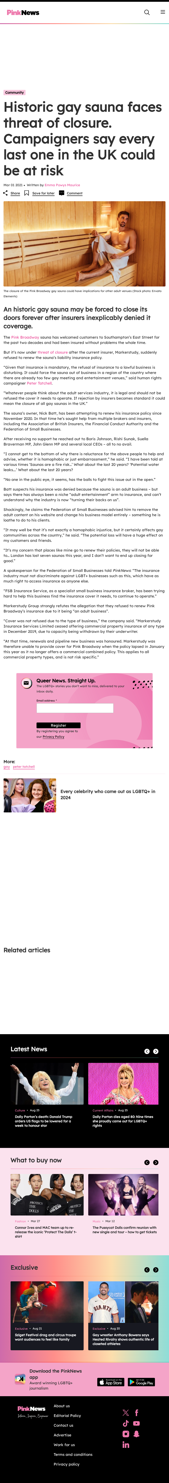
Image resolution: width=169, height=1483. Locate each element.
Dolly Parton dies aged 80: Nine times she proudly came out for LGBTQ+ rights (123, 1121)
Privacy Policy (53, 737)
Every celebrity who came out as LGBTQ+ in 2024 (108, 794)
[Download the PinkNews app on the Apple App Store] (110, 1382)
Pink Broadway (25, 337)
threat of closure (53, 352)
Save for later (43, 193)
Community (14, 92)
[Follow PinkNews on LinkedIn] (126, 1445)
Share (15, 193)
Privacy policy (66, 1464)
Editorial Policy (67, 1415)
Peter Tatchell (39, 383)
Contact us (63, 1425)
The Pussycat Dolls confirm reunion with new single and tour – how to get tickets (125, 1229)
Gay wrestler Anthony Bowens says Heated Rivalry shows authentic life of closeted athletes (123, 1339)
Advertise (62, 1435)
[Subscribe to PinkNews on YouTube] (136, 1424)
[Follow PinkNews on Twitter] (126, 1414)
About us (62, 1405)
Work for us (64, 1444)
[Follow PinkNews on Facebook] (136, 1414)
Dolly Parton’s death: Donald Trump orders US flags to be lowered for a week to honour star (43, 1121)
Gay (7, 766)
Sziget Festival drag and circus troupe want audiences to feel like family (45, 1337)
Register (58, 725)
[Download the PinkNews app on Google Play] (141, 1382)
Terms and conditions (73, 1454)
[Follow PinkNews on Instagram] (126, 1435)
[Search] (147, 12)
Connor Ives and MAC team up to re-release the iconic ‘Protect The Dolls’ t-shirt (46, 1231)
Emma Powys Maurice (62, 185)
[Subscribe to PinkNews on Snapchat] (136, 1435)
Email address (52, 700)
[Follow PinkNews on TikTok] (126, 1424)
